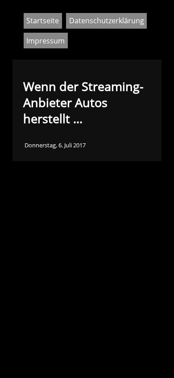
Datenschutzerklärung (106, 21)
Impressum (45, 41)
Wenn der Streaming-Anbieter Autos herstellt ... (83, 102)
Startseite (42, 21)
